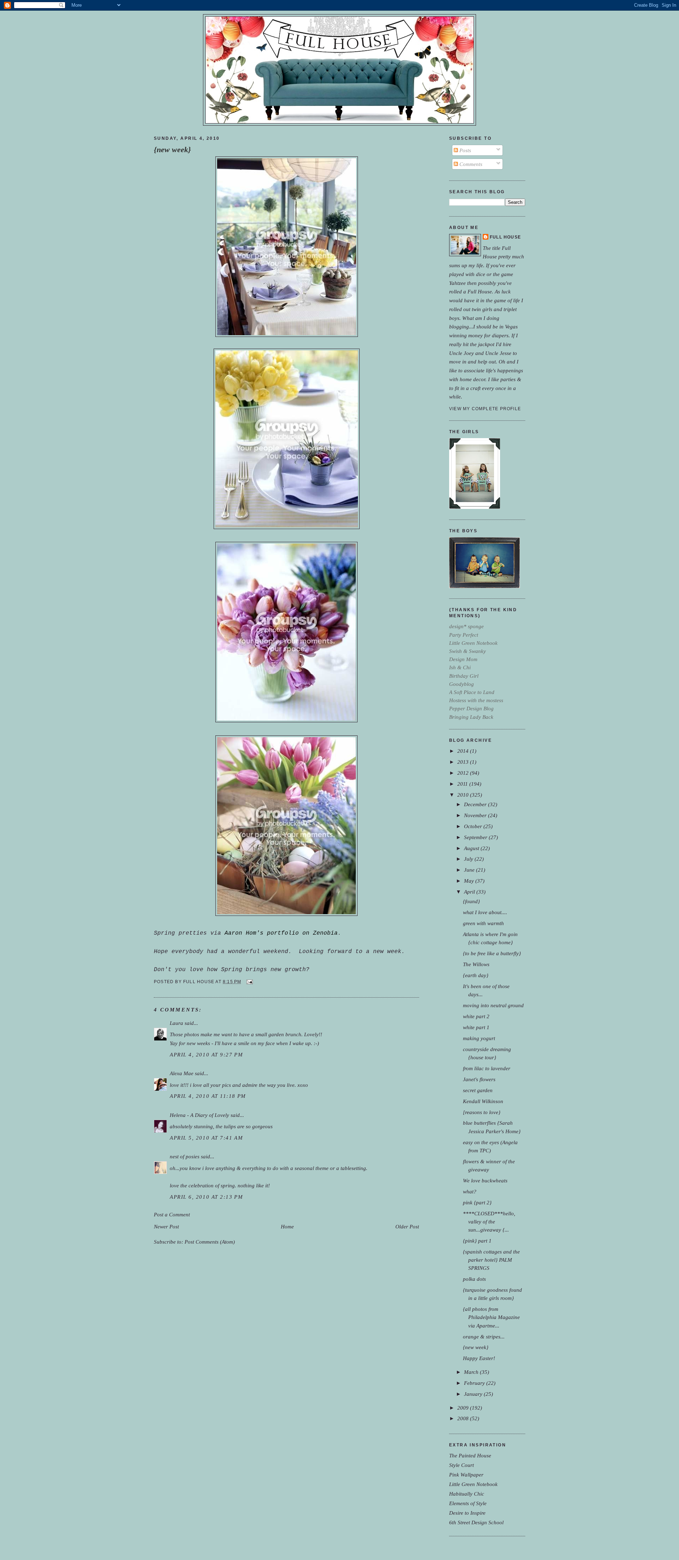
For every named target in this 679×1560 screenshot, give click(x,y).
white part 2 (476, 1016)
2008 (463, 1418)
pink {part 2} (477, 1202)
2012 (463, 773)
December (476, 804)
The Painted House (470, 1455)
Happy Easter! (479, 1358)
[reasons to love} (481, 1112)
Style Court (461, 1465)
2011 (463, 784)
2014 (463, 751)
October (473, 826)
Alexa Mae (181, 1073)
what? (469, 1191)
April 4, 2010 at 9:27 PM (206, 1054)
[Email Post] (248, 981)
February (475, 1383)
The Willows (476, 964)
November (476, 815)
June (470, 870)
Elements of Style (468, 1503)
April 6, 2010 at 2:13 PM (206, 1197)
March (472, 1372)
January (474, 1394)
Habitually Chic (466, 1494)
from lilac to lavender (486, 1068)
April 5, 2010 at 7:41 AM (206, 1138)
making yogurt (479, 1038)
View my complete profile (485, 408)
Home (287, 1226)
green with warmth (483, 923)
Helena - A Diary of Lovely (199, 1115)
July (469, 859)
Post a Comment (172, 1214)
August (472, 848)
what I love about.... (485, 912)
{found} (471, 901)
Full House (505, 237)
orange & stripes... (484, 1337)
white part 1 (476, 1027)
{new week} (172, 149)
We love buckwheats (485, 1180)
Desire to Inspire (467, 1513)
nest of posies (184, 1156)
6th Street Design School (476, 1522)
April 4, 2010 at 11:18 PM (208, 1096)
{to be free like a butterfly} (492, 953)
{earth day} (475, 975)
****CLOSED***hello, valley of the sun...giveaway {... (489, 1221)
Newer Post (166, 1226)
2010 (463, 795)
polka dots (474, 1279)
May (469, 881)
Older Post (407, 1226)
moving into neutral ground (493, 1005)
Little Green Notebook (473, 1484)
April (470, 892)
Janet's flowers (479, 1079)
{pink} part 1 (477, 1241)
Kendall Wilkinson (483, 1101)
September (476, 837)
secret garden (478, 1090)
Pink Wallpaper (466, 1475)
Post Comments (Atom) (210, 1242)
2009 (463, 1408)
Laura (176, 1023)
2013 (463, 762)
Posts (464, 150)
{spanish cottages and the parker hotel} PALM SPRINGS (491, 1260)
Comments (470, 164)
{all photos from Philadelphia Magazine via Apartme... (491, 1317)
